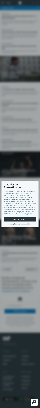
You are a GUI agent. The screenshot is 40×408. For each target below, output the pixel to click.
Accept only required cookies (20, 224)
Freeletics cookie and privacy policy (18, 214)
